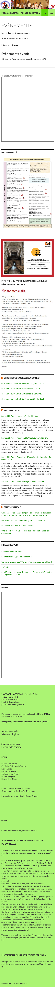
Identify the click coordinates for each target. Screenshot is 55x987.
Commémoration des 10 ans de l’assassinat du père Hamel (26, 562)
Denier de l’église (11, 747)
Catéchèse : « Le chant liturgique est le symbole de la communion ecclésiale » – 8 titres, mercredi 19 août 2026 (26, 513)
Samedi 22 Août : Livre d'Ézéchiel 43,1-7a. (19, 416)
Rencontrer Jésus (8, 779)
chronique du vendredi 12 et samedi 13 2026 (20, 388)
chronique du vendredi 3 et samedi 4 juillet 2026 (22, 383)
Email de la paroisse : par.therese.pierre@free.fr (12, 703)
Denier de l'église (8, 771)
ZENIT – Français (12, 507)
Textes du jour (12, 410)
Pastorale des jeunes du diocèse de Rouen (19, 796)
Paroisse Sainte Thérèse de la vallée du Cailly (21, 12)
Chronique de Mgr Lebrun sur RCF (22, 378)
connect (4, 820)
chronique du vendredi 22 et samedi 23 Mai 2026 (22, 399)
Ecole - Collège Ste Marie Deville (15, 788)
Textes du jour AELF (10, 774)
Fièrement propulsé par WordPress (14, 983)
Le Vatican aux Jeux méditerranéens (17, 525)
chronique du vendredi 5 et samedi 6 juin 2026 (21, 393)
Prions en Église (8, 776)
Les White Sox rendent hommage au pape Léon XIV (23, 520)
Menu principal (51, 12)
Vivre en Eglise (10, 734)
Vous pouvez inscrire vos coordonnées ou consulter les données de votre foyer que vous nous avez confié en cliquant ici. (27, 853)
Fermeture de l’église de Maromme (16, 556)
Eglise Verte (6, 769)
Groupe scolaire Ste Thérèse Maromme (18, 791)
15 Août (4, 567)
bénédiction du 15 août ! (12, 551)
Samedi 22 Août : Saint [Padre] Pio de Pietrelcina (22, 481)
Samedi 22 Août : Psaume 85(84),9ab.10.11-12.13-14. (24, 438)
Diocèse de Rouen (9, 763)
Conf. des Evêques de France (13, 766)
